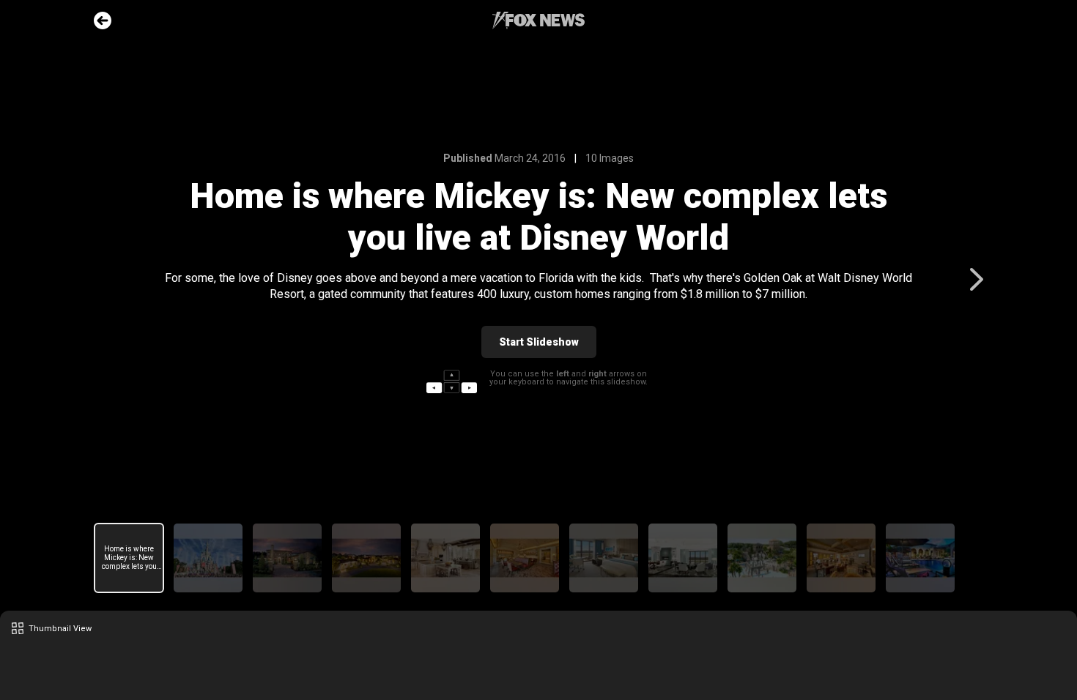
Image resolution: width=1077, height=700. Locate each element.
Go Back (102, 20)
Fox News (538, 20)
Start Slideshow (539, 342)
